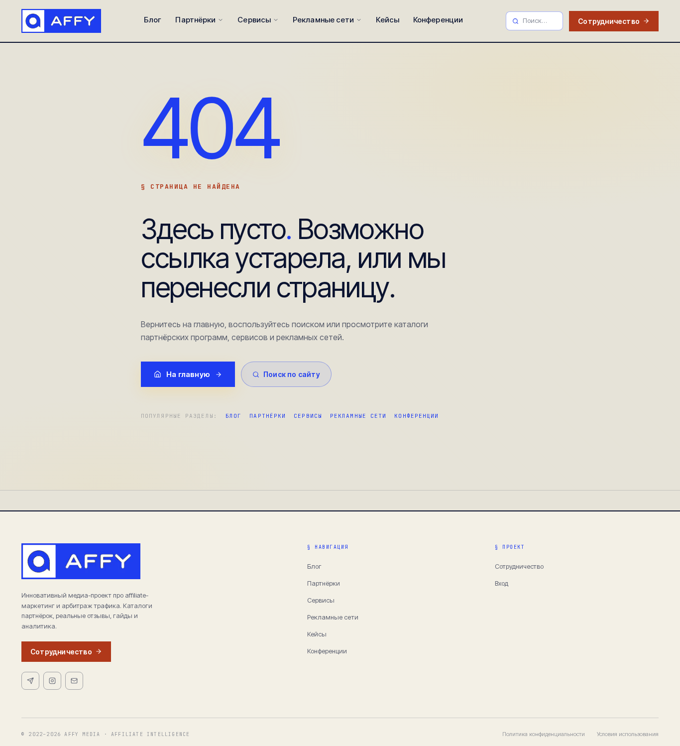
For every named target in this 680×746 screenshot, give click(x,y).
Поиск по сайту (291, 374)
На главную (188, 374)
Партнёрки (195, 19)
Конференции (438, 19)
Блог (152, 19)
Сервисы (254, 19)
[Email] (74, 681)
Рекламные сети (323, 19)
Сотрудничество (609, 21)
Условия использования (628, 734)
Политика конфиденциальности (543, 734)
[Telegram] (30, 681)
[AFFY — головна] (61, 21)
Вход (501, 583)
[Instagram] (52, 681)
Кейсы (387, 19)
